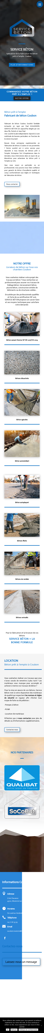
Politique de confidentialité (28, 1030)
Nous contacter (12, 184)
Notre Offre (22, 98)
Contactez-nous (12, 730)
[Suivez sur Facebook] (4, 938)
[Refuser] (41, 1025)
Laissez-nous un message (21, 962)
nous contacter (24, 718)
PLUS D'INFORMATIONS (22, 65)
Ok (8, 1030)
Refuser (14, 1030)
